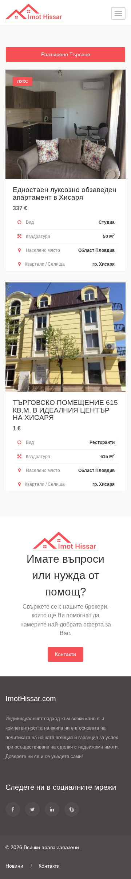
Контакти (65, 654)
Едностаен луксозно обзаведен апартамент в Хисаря (64, 193)
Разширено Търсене (65, 54)
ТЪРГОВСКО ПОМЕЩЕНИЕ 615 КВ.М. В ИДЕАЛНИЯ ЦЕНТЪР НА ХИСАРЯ (65, 410)
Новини (14, 866)
